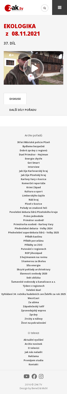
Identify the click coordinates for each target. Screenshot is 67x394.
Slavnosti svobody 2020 (33, 273)
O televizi (33, 348)
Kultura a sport (34, 191)
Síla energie (33, 265)
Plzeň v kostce (33, 203)
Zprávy (33, 314)
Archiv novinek (33, 343)
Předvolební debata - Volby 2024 (33, 228)
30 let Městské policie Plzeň (33, 142)
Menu (59, 7)
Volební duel (33, 290)
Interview (33, 166)
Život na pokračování (33, 322)
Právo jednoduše (33, 216)
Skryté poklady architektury (33, 269)
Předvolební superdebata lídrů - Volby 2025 (33, 232)
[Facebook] (34, 377)
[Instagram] (41, 377)
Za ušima (33, 302)
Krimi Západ (33, 187)
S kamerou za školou (33, 261)
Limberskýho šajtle (33, 195)
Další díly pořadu (22, 110)
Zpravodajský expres (33, 310)
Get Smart (34, 162)
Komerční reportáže (33, 183)
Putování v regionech (33, 249)
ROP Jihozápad (33, 253)
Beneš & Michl (39, 388)
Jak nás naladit (33, 352)
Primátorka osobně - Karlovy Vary (33, 224)
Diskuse (15, 99)
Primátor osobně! (33, 220)
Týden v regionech (33, 285)
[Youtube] (26, 377)
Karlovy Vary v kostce (33, 179)
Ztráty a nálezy (34, 318)
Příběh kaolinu (33, 236)
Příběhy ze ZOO (33, 244)
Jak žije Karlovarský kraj (33, 171)
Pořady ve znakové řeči (33, 207)
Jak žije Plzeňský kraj (33, 175)
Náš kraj (34, 199)
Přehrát (33, 68)
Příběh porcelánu (33, 240)
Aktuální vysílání (33, 339)
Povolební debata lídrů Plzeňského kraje (33, 212)
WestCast (33, 298)
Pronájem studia (33, 360)
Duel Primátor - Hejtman (33, 154)
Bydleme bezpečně (33, 146)
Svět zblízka (33, 277)
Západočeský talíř (33, 306)
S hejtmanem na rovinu (33, 257)
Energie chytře (33, 158)
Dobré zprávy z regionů (33, 150)
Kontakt (33, 364)
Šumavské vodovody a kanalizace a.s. (33, 281)
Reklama (33, 356)
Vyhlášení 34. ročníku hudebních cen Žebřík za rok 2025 (33, 294)
